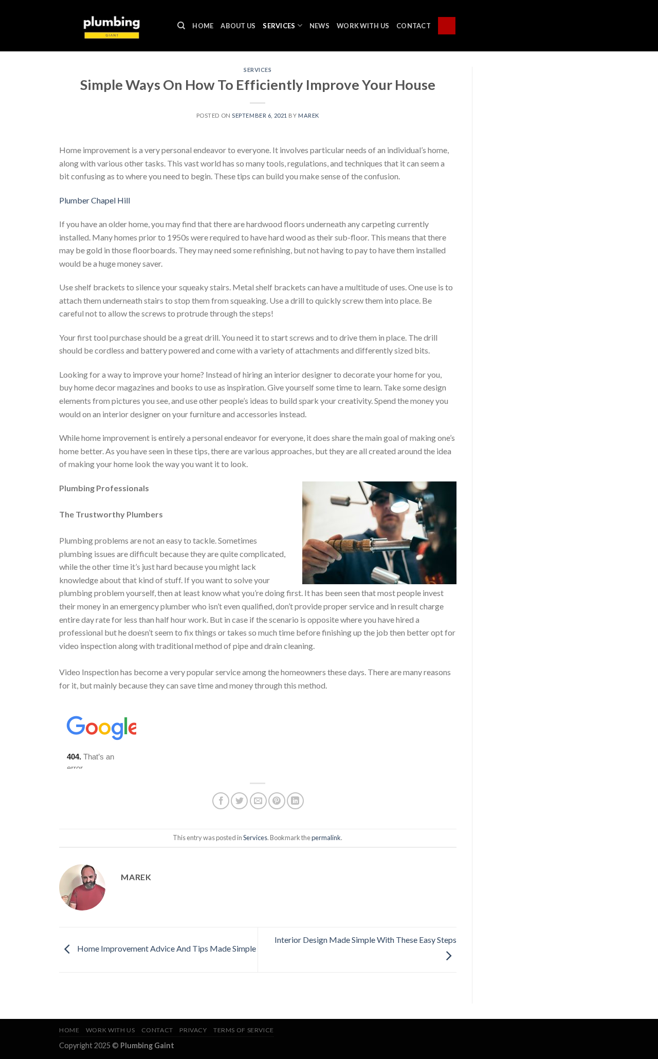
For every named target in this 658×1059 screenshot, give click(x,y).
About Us (238, 26)
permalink (326, 837)
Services (279, 26)
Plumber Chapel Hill (94, 200)
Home (202, 26)
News (319, 26)
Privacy (193, 1030)
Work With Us (363, 26)
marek (308, 115)
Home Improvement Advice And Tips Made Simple (166, 948)
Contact (413, 26)
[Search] (181, 25)
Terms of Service (243, 1030)
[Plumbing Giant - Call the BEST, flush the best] (110, 25)
